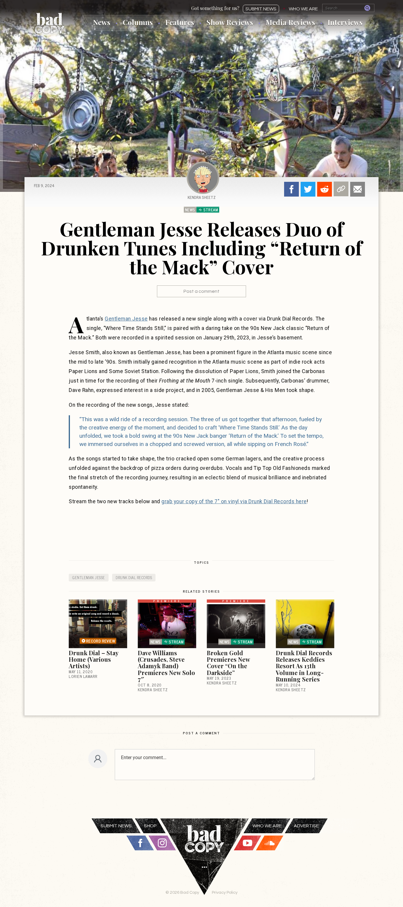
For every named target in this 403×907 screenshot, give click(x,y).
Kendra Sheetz (202, 197)
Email (357, 189)
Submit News (260, 8)
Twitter (308, 189)
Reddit (324, 189)
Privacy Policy (224, 892)
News (101, 22)
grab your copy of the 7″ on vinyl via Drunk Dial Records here (234, 501)
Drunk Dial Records (134, 577)
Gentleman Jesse (126, 319)
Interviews (345, 22)
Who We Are (303, 8)
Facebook (291, 189)
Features (179, 22)
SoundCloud (269, 843)
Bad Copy (49, 23)
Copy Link (341, 189)
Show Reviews (230, 22)
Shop (150, 825)
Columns (138, 22)
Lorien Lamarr (83, 676)
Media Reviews (290, 22)
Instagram (162, 843)
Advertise (306, 825)
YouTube (247, 843)
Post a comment (201, 291)
